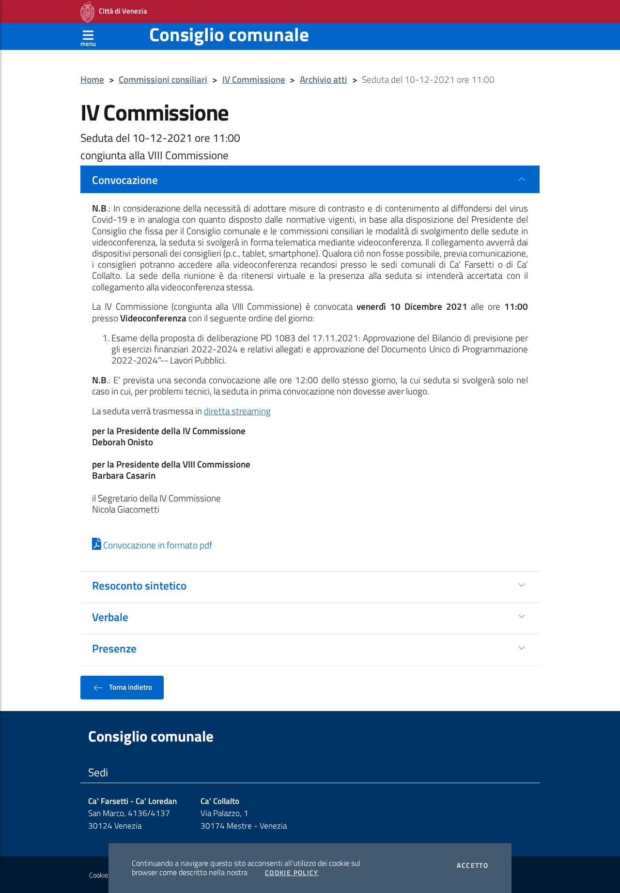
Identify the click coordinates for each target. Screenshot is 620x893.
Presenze (114, 648)
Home (92, 79)
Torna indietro (130, 687)
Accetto (472, 865)
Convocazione (125, 179)
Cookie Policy (292, 872)
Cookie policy (107, 875)
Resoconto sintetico (139, 585)
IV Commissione (253, 79)
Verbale (110, 616)
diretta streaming (237, 411)
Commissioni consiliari (163, 79)
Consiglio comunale (229, 34)
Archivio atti (323, 79)
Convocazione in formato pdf (156, 545)
